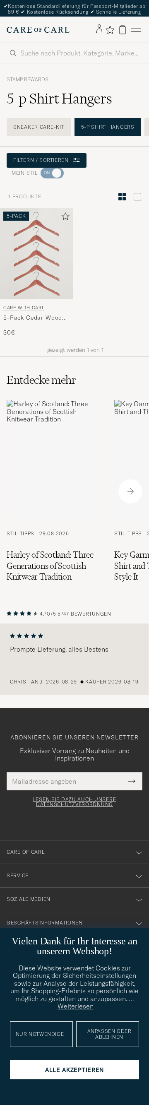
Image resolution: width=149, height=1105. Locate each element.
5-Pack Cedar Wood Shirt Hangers (32, 318)
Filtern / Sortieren (40, 160)
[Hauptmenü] (135, 29)
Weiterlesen (76, 1006)
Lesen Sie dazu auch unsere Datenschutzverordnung (74, 802)
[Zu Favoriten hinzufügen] (64, 218)
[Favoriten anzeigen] (110, 30)
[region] (74, 659)
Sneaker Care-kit (39, 127)
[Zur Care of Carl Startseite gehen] (38, 29)
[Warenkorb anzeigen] (122, 30)
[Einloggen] (99, 29)
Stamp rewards (27, 79)
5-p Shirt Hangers (108, 127)
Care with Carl (23, 308)
